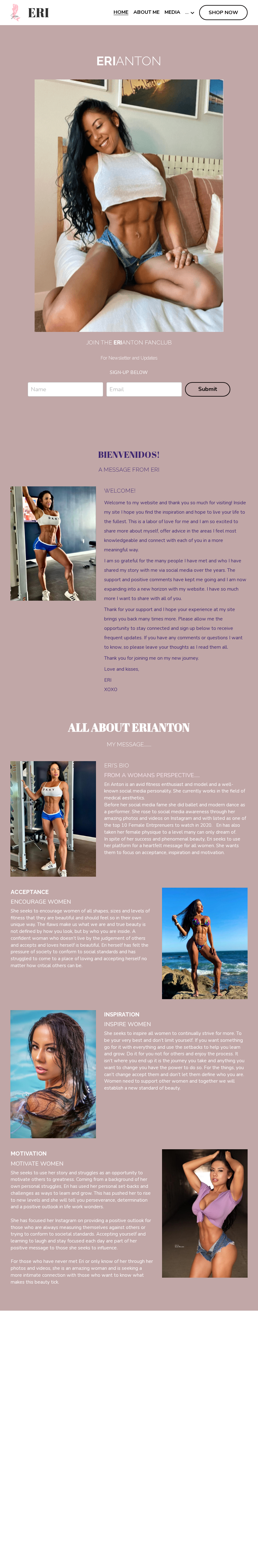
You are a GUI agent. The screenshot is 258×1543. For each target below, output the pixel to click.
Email (116, 389)
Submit (207, 389)
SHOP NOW (223, 12)
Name (38, 389)
